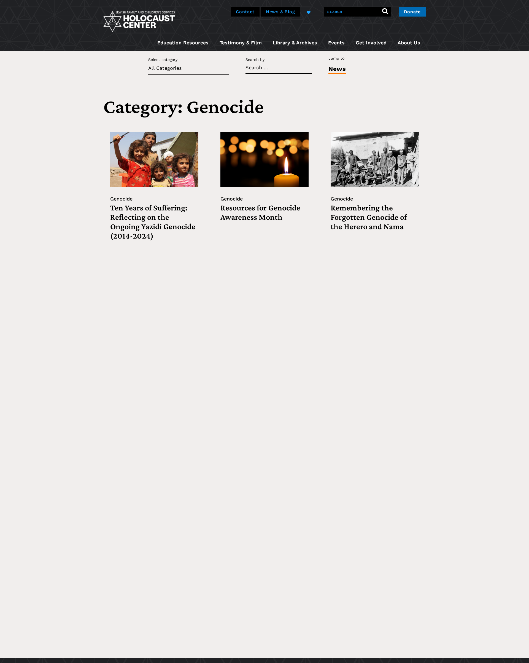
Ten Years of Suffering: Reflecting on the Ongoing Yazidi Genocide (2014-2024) (152, 221)
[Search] (385, 12)
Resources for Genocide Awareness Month (260, 212)
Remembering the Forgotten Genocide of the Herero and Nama (369, 217)
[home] (139, 21)
